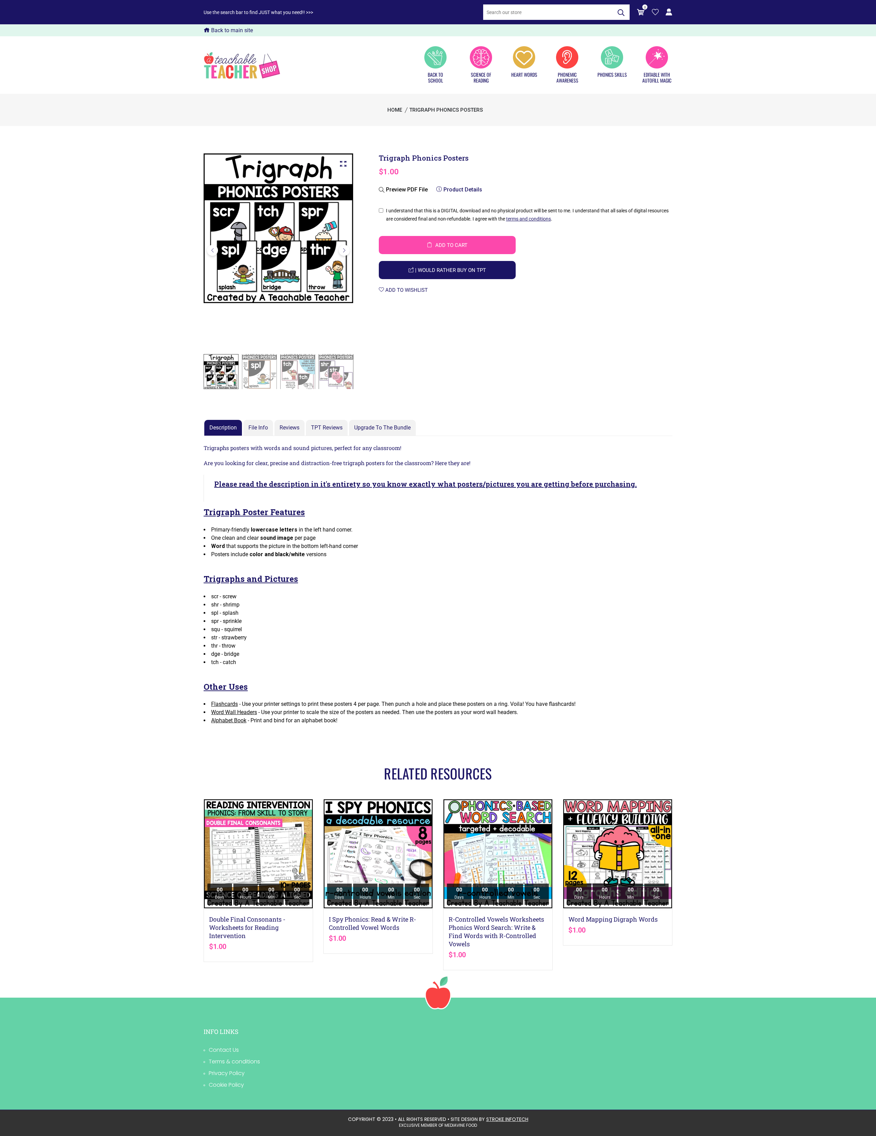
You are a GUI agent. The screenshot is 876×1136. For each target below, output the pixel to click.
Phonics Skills (612, 74)
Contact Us (224, 1050)
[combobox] (548, 12)
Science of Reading (481, 77)
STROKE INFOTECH (507, 1119)
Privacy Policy (227, 1073)
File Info (258, 427)
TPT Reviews (327, 427)
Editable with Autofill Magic (656, 77)
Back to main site (231, 30)
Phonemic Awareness (567, 77)
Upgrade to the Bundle (382, 427)
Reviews (289, 427)
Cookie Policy (226, 1085)
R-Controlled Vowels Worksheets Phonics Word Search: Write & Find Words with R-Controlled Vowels (496, 931)
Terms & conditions (234, 1061)
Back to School (435, 77)
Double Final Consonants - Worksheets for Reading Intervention (247, 927)
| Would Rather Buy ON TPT (450, 270)
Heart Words (524, 74)
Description (223, 427)
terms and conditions (528, 219)
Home (394, 110)
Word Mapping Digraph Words (613, 919)
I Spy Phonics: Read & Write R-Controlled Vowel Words (372, 923)
